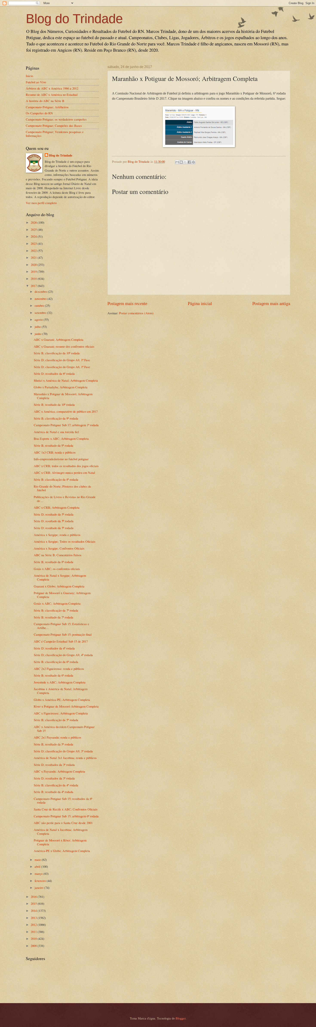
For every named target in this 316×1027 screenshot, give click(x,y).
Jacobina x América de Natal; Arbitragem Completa (60, 691)
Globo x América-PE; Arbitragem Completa (62, 699)
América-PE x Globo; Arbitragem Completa (62, 851)
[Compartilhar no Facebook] (189, 162)
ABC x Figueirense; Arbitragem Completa (61, 713)
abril (38, 866)
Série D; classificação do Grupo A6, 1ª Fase (62, 367)
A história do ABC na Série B (45, 101)
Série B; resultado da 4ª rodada (53, 792)
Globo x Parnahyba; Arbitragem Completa (60, 387)
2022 (34, 250)
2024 (34, 236)
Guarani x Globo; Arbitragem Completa (59, 586)
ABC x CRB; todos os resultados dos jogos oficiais (66, 466)
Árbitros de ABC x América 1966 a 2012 (52, 88)
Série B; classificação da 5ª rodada (56, 720)
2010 (34, 938)
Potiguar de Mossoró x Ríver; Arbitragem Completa (60, 842)
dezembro (41, 291)
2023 (34, 243)
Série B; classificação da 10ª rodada (57, 353)
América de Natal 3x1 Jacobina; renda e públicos (65, 758)
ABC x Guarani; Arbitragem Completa (58, 339)
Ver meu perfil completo (41, 203)
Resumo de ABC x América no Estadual (52, 94)
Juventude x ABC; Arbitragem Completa (60, 682)
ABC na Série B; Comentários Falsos (57, 555)
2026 (34, 222)
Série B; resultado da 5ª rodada (53, 744)
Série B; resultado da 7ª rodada (53, 617)
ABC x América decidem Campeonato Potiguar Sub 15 (64, 729)
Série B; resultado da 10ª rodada (54, 404)
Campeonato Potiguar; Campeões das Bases (54, 125)
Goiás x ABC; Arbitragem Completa (57, 603)
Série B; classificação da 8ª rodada (56, 479)
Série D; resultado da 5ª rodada (54, 514)
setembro (41, 312)
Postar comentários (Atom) (136, 313)
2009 (34, 945)
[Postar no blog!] (181, 162)
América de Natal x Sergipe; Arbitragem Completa (60, 577)
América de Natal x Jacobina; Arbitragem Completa (60, 831)
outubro (40, 305)
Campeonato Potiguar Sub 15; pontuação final (63, 634)
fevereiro (41, 880)
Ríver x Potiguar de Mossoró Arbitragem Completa (66, 706)
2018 (34, 278)
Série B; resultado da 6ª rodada (53, 675)
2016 (34, 896)
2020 (34, 264)
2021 (34, 257)
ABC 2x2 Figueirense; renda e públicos (59, 668)
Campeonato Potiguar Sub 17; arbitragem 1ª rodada (66, 425)
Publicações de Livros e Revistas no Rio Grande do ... (65, 499)
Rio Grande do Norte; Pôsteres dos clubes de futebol (62, 488)
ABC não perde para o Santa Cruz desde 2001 (63, 823)
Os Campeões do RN (39, 113)
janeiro (39, 887)
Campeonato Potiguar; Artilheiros (47, 107)
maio (38, 859)
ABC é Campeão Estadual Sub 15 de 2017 (61, 641)
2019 (34, 271)
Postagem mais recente (127, 303)
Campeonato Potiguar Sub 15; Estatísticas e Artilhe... (61, 626)
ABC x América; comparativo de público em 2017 (66, 411)
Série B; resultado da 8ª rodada (53, 562)
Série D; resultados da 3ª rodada (54, 764)
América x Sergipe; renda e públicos (57, 535)
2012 (34, 924)
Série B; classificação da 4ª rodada (56, 785)
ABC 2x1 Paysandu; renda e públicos (57, 737)
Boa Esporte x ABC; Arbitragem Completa (61, 438)
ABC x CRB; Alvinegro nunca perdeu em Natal (64, 472)
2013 (34, 917)
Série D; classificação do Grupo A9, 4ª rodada (63, 655)
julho (38, 326)
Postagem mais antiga (271, 303)
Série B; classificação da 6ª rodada (56, 662)
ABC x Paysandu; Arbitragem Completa (59, 771)
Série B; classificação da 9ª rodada (56, 418)
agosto (39, 319)
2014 (34, 910)
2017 (34, 285)
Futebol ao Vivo (36, 82)
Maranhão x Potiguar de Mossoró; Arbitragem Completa (63, 396)
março (39, 873)
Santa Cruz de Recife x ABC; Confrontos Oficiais (66, 809)
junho (38, 333)
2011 (34, 931)
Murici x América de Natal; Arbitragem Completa (66, 380)
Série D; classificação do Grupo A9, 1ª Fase (62, 360)
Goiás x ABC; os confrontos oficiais (57, 569)
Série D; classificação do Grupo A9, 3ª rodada (63, 751)
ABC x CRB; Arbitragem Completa (57, 507)
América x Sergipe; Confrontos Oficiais (59, 548)
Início (29, 76)
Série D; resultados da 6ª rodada (54, 373)
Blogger (181, 1018)
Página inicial (200, 303)
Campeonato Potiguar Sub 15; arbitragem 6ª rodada (66, 816)
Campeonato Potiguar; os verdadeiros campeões (56, 119)
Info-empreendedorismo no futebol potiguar (61, 459)
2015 (34, 903)
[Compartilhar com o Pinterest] (193, 162)
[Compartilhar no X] (185, 162)
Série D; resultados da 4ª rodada (54, 648)
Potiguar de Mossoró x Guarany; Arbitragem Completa (62, 595)
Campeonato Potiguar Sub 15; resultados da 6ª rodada (63, 800)
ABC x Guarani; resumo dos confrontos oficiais (64, 346)
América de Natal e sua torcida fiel (56, 432)
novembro (41, 298)
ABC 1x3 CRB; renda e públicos (55, 452)
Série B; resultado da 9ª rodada (53, 445)
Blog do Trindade (74, 18)
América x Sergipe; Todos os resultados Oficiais (64, 541)
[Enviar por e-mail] (177, 162)
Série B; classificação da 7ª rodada (56, 610)
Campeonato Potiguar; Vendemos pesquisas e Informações (55, 134)
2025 (34, 229)
